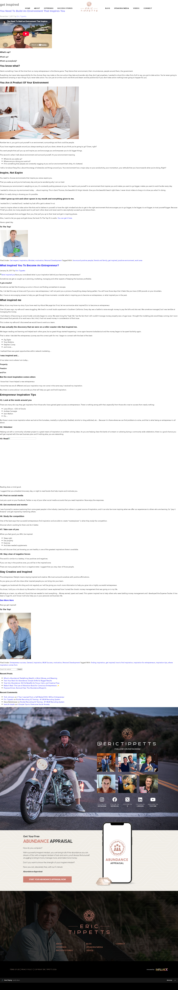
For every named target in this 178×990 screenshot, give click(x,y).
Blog (107, 8)
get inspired (112, 260)
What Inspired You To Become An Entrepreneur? (29, 265)
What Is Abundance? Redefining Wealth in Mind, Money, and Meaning (30, 678)
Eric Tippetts (8, 699)
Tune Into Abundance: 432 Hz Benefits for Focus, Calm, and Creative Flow (31, 683)
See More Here (7, 600)
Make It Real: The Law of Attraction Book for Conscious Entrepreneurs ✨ (31, 685)
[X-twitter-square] (127, 799)
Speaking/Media (121, 8)
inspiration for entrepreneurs (144, 662)
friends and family (100, 260)
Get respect (14, 260)
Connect (148, 8)
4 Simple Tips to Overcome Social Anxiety (34, 704)
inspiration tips (161, 662)
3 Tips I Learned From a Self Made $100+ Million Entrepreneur (40, 697)
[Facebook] (114, 799)
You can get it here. (65, 218)
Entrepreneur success (18, 662)
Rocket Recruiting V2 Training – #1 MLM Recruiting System (38, 699)
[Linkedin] (140, 799)
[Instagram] (102, 799)
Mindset (31, 260)
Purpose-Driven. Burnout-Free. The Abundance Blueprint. (25, 688)
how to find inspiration (124, 662)
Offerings (48, 8)
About (37, 8)
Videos (136, 8)
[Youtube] (153, 799)
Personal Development (53, 260)
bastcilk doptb (9, 704)
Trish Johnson (9, 697)
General (30, 662)
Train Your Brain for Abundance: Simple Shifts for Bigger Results (28, 680)
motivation (39, 260)
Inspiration (23, 260)
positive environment (126, 260)
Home (27, 8)
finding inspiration (98, 662)
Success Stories (65, 8)
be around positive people (83, 260)
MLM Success (47, 662)
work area (138, 260)
